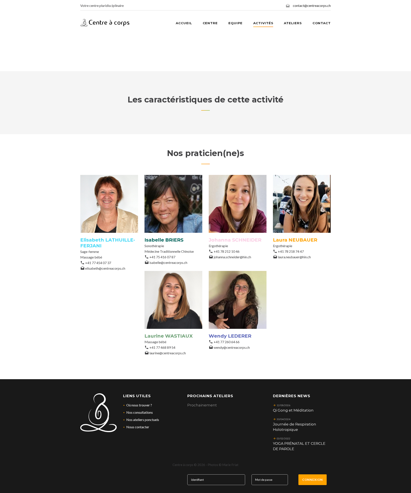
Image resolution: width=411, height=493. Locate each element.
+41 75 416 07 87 (162, 257)
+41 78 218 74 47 (291, 251)
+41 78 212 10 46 (227, 251)
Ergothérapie (218, 246)
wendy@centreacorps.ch (232, 347)
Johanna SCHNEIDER (235, 240)
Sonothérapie (154, 246)
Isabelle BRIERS (163, 240)
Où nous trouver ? (139, 405)
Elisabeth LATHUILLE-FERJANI (107, 243)
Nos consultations (139, 412)
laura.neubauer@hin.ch (294, 257)
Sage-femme (89, 252)
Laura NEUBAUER (295, 240)
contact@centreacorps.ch (312, 5)
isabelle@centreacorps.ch (168, 262)
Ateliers (293, 23)
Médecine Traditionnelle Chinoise (169, 251)
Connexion (312, 479)
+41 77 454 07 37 (98, 263)
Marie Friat (230, 465)
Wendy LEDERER (230, 336)
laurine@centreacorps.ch (167, 353)
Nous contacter (137, 427)
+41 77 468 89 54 (162, 347)
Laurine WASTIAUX (168, 336)
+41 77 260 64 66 (227, 342)
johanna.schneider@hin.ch (232, 257)
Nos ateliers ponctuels (142, 420)
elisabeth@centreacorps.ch (105, 268)
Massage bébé (91, 257)
